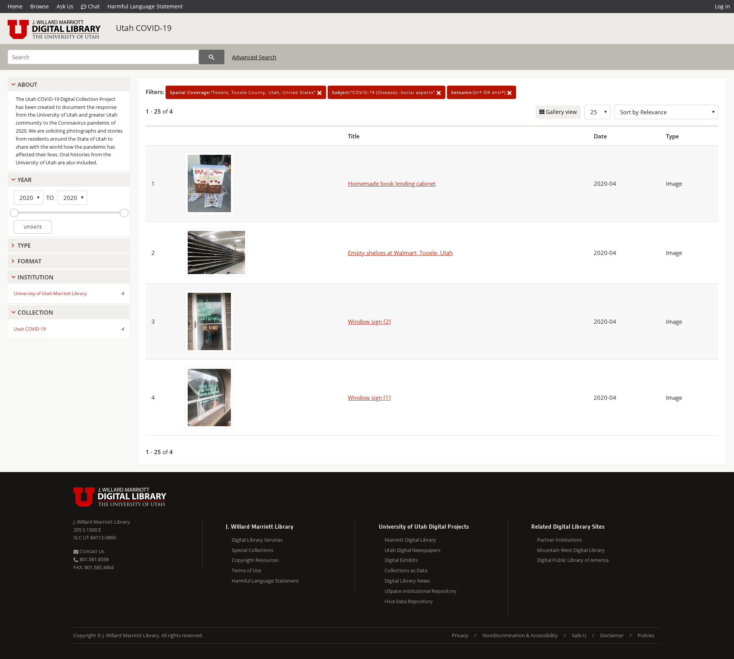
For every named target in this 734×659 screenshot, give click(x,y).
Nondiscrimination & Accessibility (520, 635)
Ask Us (65, 6)
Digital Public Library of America (573, 560)
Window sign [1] (369, 397)
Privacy (460, 635)
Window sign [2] (369, 321)
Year (25, 179)
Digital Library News (407, 580)
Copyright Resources (255, 560)
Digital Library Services (257, 539)
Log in (722, 6)
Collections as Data (406, 570)
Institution (36, 277)
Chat (93, 6)
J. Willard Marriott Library (101, 521)
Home (15, 6)
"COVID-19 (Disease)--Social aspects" (384, 92)
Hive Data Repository (409, 601)
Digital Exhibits (401, 560)
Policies (646, 635)
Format (29, 261)
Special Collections (252, 550)
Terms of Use (246, 570)
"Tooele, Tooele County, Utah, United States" (243, 92)
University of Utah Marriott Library (50, 293)
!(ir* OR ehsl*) (479, 92)
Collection (35, 312)
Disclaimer (612, 635)
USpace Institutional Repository (420, 591)
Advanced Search (254, 57)
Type (24, 245)
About (27, 84)
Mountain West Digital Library (571, 550)
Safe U (579, 635)
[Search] (211, 57)
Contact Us (91, 551)
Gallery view (560, 111)
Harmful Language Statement (145, 6)
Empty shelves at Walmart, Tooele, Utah (400, 252)
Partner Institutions (559, 539)
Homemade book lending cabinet (391, 183)
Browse (39, 6)
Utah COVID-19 (144, 28)
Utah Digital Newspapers (412, 550)
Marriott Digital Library (410, 539)
